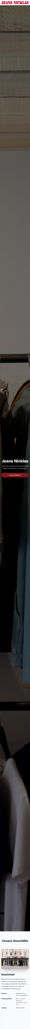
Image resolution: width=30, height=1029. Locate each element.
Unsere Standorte (15, 475)
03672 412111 (20, 1008)
